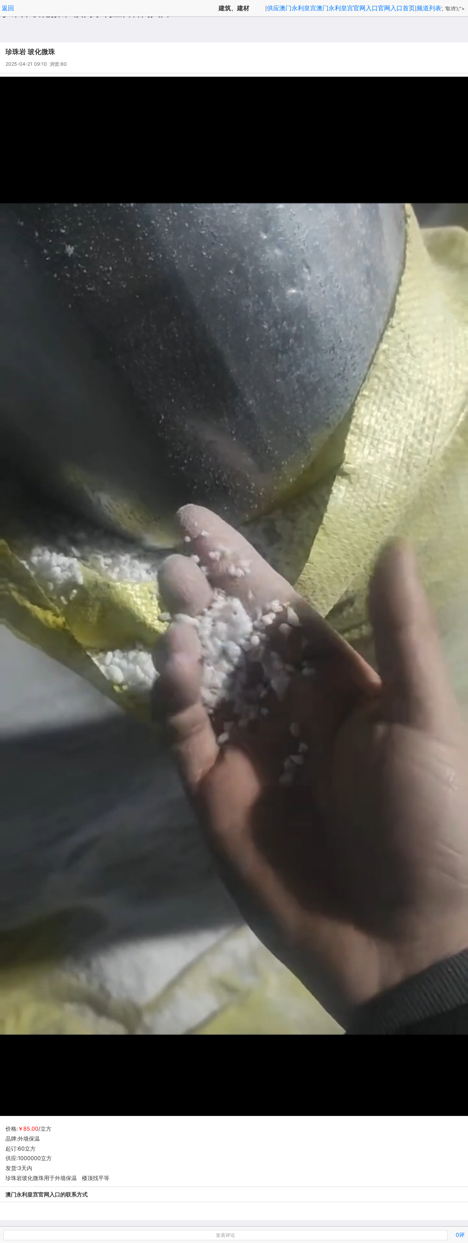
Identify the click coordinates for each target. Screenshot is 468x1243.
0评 (460, 1234)
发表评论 (225, 1235)
